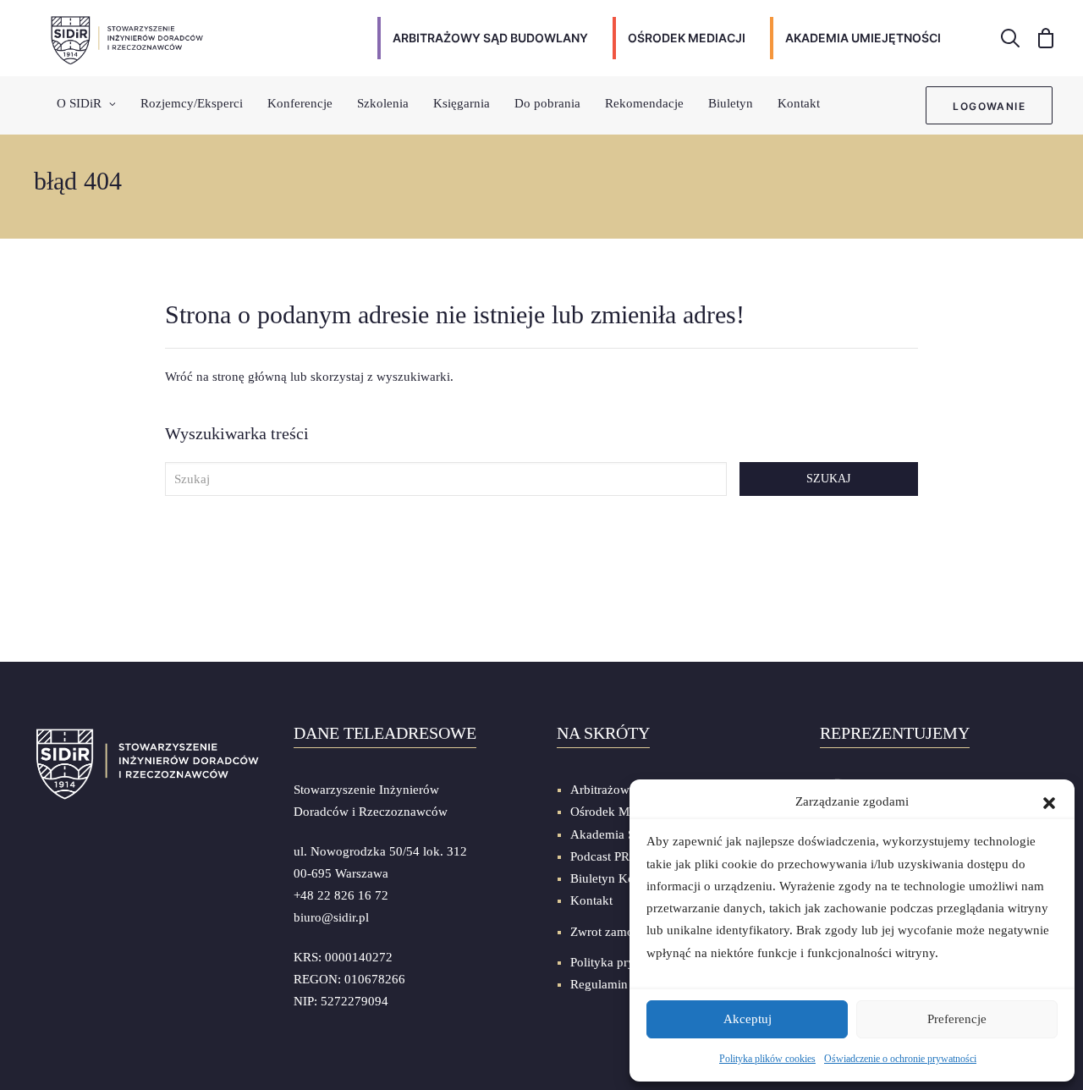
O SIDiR (79, 103)
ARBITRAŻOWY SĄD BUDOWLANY (490, 37)
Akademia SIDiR (615, 834)
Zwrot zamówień (614, 932)
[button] (1049, 801)
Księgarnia (461, 103)
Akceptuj (747, 1019)
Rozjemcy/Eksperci (191, 103)
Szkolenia (383, 103)
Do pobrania (547, 103)
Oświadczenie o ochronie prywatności (900, 1059)
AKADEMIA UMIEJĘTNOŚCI (863, 37)
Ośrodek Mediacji (617, 811)
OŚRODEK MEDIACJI (686, 37)
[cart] (1040, 38)
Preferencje (957, 1019)
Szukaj (828, 478)
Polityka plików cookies (767, 1059)
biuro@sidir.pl (331, 917)
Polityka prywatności (625, 962)
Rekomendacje (644, 103)
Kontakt (799, 103)
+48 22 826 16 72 (341, 895)
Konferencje (300, 103)
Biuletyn (730, 103)
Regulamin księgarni (624, 984)
